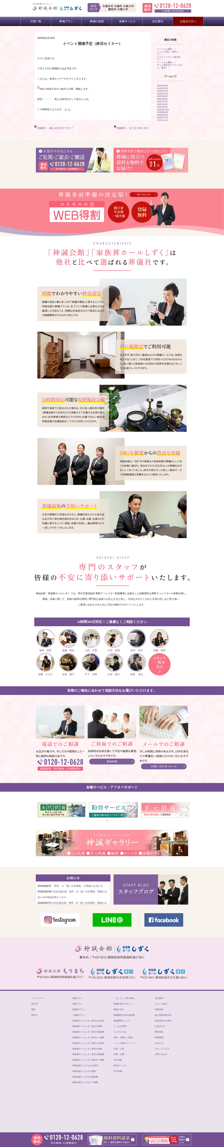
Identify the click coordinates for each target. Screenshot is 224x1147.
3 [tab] (107, 820)
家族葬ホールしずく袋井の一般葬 (88, 1059)
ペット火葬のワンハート (125, 1043)
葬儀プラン (77, 998)
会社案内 (159, 998)
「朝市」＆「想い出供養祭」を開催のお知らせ (77, 885)
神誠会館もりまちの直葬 (84, 1071)
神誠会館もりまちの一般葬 (85, 1082)
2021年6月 (162, 104)
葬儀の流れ (119, 1009)
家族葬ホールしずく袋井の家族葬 (88, 1054)
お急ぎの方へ (188, 21)
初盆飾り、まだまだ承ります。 (134, 128)
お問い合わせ (161, 1054)
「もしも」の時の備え (124, 998)
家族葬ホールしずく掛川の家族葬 (88, 1031)
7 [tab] (125, 820)
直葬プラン (77, 1003)
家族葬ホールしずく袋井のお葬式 (88, 1043)
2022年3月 (162, 91)
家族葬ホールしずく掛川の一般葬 (88, 1037)
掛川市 (34, 1003)
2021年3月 (162, 107)
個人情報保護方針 (163, 1015)
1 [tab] (98, 820)
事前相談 (159, 1031)
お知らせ (159, 1043)
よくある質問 (120, 1026)
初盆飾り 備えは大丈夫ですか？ (55, 128)
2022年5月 (162, 88)
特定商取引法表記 (163, 1020)
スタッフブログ (162, 1048)
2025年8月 (162, 85)
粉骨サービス (120, 1065)
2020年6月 (162, 120)
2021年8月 (162, 99)
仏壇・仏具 (119, 1048)
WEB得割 (159, 1037)
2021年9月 (162, 96)
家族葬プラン (78, 1009)
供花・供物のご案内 (123, 1037)
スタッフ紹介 (161, 1003)
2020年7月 (162, 117)
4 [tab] (112, 820)
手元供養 (118, 1071)
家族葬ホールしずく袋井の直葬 (87, 1048)
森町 (33, 1009)
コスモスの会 (120, 1031)
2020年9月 (162, 112)
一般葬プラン (78, 1015)
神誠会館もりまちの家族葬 (85, 1076)
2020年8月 (162, 115)
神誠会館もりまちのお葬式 (85, 1065)
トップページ (37, 998)
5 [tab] (116, 820)
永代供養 (118, 1059)
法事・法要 (119, 1054)
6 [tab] (121, 820)
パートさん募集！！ (166, 49)
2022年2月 (162, 93)
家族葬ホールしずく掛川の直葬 (87, 1026)
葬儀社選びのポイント (124, 1003)
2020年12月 (163, 109)
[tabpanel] (60, 810)
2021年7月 (162, 101)
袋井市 (34, 1015)
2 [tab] (102, 820)
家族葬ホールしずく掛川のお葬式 (88, 1020)
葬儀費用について (122, 1020)
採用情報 (159, 1009)
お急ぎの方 (160, 1026)
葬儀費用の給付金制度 (124, 1015)
